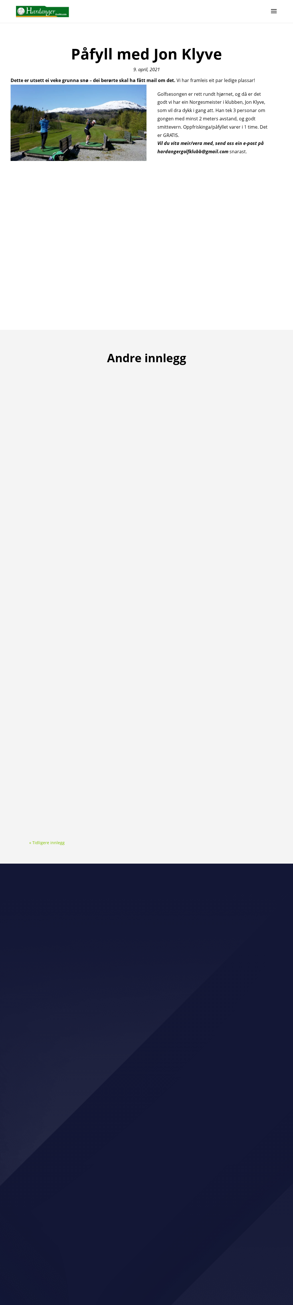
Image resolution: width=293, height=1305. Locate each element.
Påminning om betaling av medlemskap (82, 695)
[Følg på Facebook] (140, 1222)
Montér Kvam (43, 984)
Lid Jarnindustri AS (97, 1024)
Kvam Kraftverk (45, 1024)
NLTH (84, 944)
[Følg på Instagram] (152, 1222)
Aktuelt (62, 396)
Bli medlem (146, 1173)
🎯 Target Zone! (53, 385)
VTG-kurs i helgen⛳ (59, 540)
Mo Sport (136, 944)
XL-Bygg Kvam (190, 944)
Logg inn (84, 1280)
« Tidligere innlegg (47, 842)
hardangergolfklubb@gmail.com (146, 1207)
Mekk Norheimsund (50, 1064)
